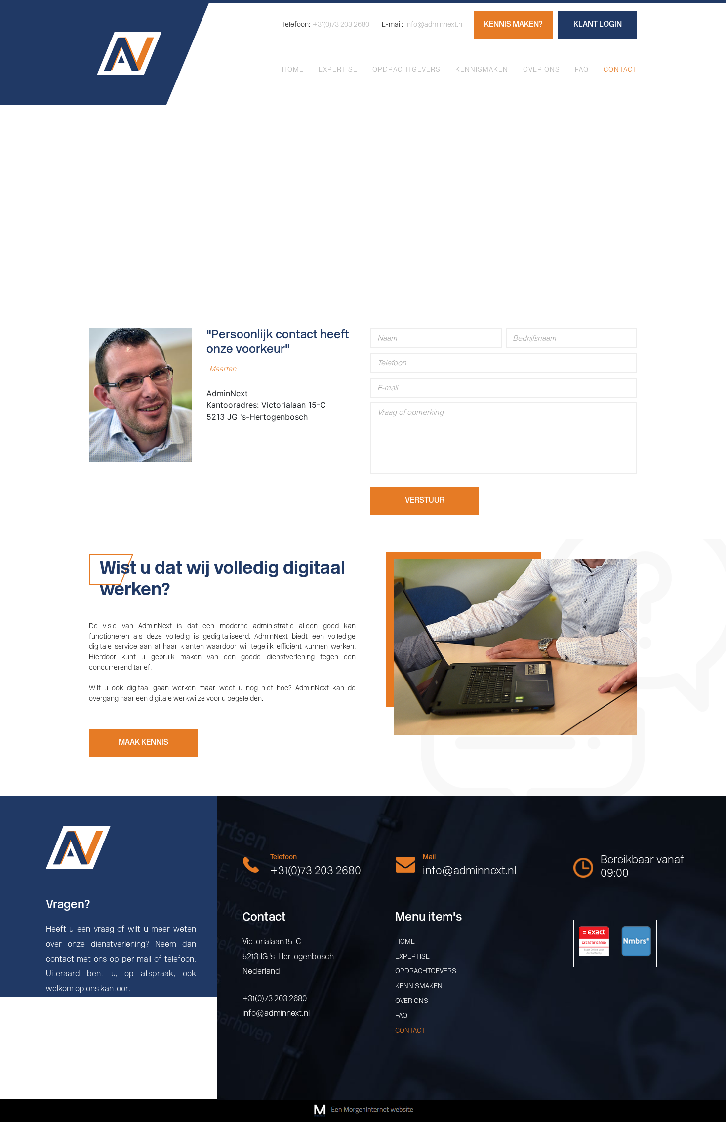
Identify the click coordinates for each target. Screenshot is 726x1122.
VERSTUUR (424, 501)
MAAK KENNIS (143, 743)
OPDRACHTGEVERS (406, 70)
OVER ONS (541, 70)
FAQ (582, 70)
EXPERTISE (338, 70)
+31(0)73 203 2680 (325, 25)
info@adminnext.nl (423, 25)
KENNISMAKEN (481, 70)
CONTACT (620, 70)
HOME (293, 70)
